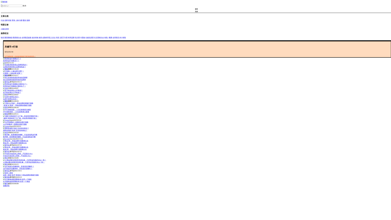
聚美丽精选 (8, 37)
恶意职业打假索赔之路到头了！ (14, 86)
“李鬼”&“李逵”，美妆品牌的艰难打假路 (17, 105)
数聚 (110, 37)
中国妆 (82, 37)
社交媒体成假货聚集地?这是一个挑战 (16, 181)
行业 (2, 20)
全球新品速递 (26, 37)
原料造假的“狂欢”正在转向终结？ (15, 130)
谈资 (40, 37)
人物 (17, 20)
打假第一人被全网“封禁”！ (12, 73)
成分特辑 (35, 37)
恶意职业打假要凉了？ (11, 61)
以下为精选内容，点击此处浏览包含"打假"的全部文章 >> (20, 56)
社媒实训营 (90, 37)
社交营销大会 (99, 37)
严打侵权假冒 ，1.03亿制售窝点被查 (16, 112)
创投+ (106, 37)
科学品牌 (71, 37)
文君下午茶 (63, 37)
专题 (20, 20)
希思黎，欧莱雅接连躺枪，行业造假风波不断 (19, 137)
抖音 (57, 37)
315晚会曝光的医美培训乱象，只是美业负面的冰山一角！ (24, 162)
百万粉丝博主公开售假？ (12, 92)
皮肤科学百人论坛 (48, 37)
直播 (28, 20)
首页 (196, 9)
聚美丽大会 (17, 37)
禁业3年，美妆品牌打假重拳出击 (15, 143)
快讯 (2, 37)
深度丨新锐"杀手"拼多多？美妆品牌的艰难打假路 (21, 175)
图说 (24, 20)
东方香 (77, 37)
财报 (124, 37)
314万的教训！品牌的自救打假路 (15, 124)
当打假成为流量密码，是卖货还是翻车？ (17, 168)
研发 (9, 20)
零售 (13, 20)
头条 (196, 11)
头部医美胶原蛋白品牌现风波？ (14, 67)
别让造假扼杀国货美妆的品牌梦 (14, 80)
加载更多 (6, 186)
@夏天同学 (5, 29)
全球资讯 (116, 37)
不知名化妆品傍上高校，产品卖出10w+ (17, 156)
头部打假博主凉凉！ (10, 99)
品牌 (6, 20)
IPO (120, 37)
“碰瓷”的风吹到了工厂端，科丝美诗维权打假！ (20, 118)
